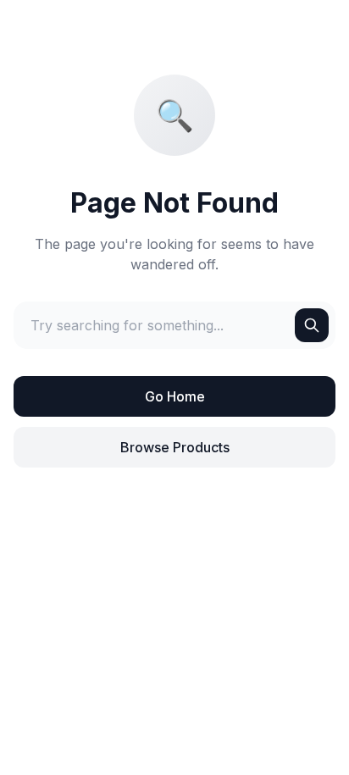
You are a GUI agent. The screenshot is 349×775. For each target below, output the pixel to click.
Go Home (175, 396)
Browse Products (175, 447)
